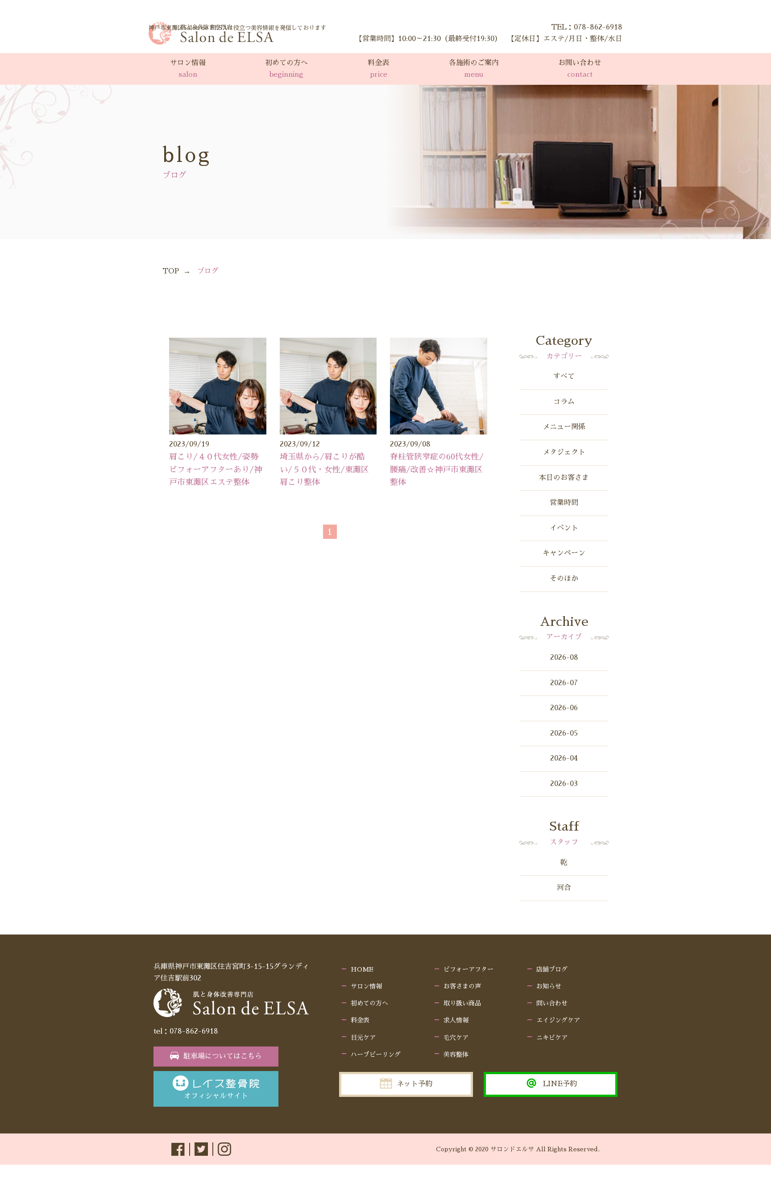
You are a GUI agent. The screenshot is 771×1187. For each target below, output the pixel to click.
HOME (362, 969)
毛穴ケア (456, 1037)
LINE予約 (560, 1084)
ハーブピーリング (376, 1054)
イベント (564, 528)
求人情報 (456, 1020)
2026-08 (564, 657)
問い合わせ (552, 1003)
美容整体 (456, 1054)
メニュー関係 (564, 426)
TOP (170, 271)
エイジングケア (558, 1020)
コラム (564, 401)
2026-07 (564, 683)
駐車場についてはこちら (222, 1056)
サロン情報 (366, 986)
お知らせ (548, 986)
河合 (564, 887)
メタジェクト (564, 452)
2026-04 (564, 758)
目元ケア (363, 1037)
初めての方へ (369, 1003)
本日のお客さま (564, 477)
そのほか (564, 578)
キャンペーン (564, 553)
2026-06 (564, 707)
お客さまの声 (462, 986)
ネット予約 (414, 1084)
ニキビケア (552, 1037)
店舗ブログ (552, 969)
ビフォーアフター (468, 969)
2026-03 (564, 783)
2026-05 (564, 733)
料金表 (360, 1020)
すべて (564, 376)
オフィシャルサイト (216, 1096)
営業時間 (564, 502)
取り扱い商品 (462, 1003)
